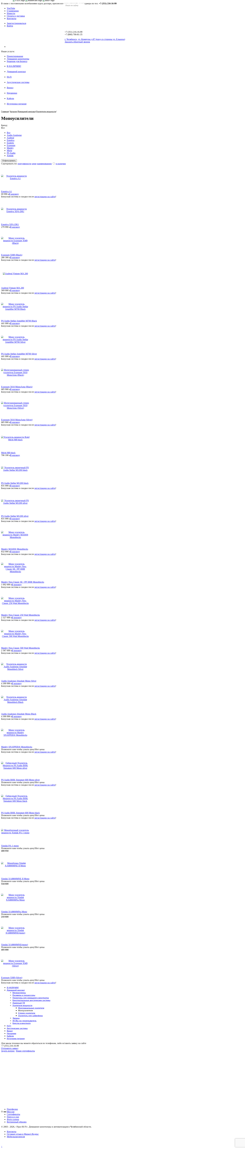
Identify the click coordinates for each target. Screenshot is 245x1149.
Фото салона (13, 1119)
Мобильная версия (16, 1136)
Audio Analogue (14, 135)
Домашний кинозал (16, 71)
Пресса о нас (13, 1117)
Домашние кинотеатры (18, 59)
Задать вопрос (8, 1051)
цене (34, 163)
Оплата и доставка (16, 16)
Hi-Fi (9, 77)
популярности (24, 163)
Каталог (13, 111)
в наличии (61, 163)
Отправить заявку (9, 1048)
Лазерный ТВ (18, 1003)
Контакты (11, 18)
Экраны (16, 1018)
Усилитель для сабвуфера (30, 1015)
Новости (11, 13)
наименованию (44, 163)
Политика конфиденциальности (16, 1144)
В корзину (14, 194)
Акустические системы (18, 82)
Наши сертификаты (25, 1051)
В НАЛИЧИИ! (14, 66)
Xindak (10, 155)
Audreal (10, 138)
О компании (13, 11)
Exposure (11, 145)
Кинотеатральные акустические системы (31, 1000)
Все (8, 132)
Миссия (10, 1112)
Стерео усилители (26, 1013)
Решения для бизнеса (17, 61)
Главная (5, 111)
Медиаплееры (19, 993)
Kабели (10, 98)
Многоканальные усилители (31, 1008)
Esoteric (10, 143)
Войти (10, 26)
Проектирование (15, 56)
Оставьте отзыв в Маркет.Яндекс (23, 1134)
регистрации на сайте (44, 196)
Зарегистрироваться (16, 23)
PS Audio (11, 153)
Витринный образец (17, 1122)
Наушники (12, 93)
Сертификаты (13, 1114)
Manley (10, 148)
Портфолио (12, 1109)
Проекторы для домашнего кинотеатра (30, 998)
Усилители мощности (46, 111)
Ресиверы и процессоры (23, 995)
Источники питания (16, 104)
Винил (10, 87)
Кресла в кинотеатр (21, 1023)
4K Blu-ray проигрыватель (24, 1021)
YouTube (11, 8)
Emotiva (10, 140)
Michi (9, 150)
